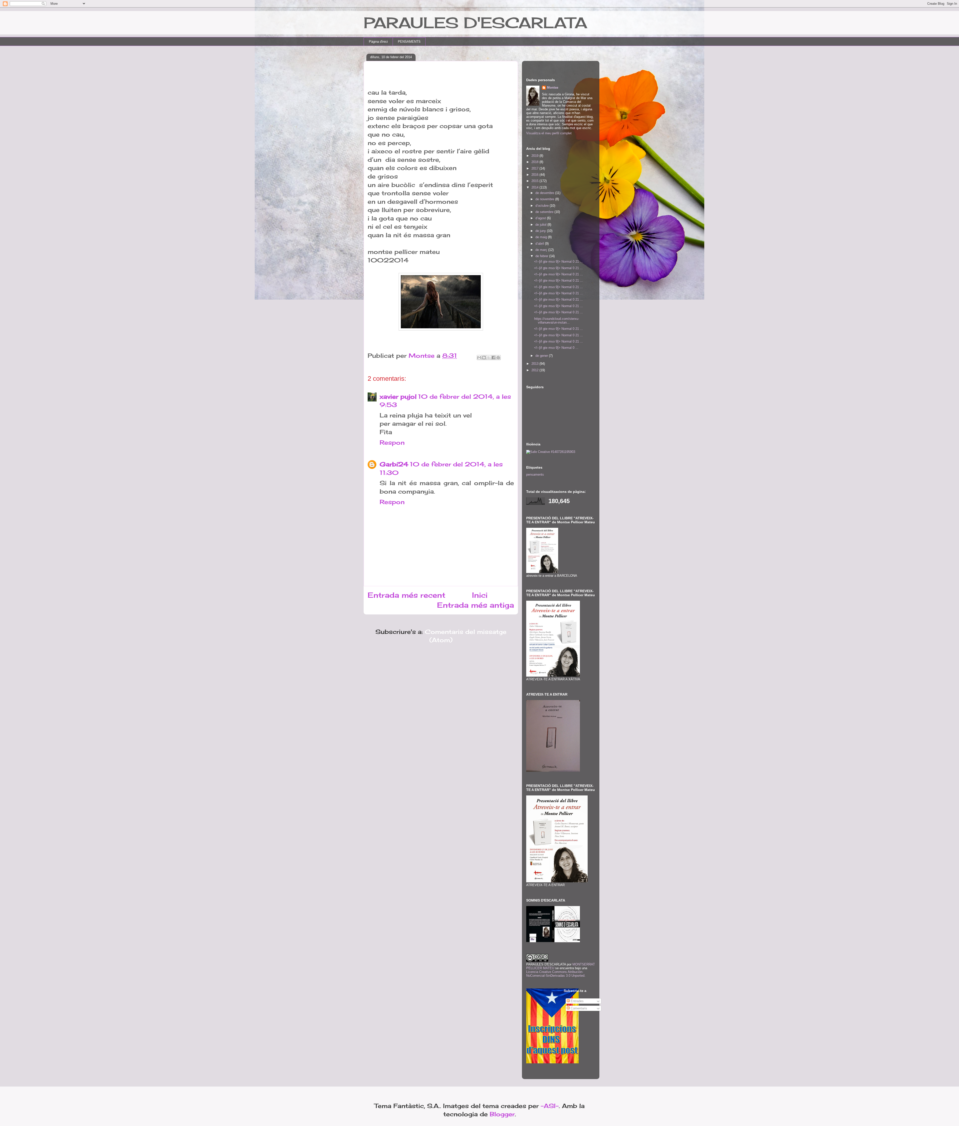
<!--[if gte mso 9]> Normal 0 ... (556, 348)
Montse (552, 87)
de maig (541, 237)
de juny (541, 231)
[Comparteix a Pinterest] (498, 357)
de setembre (544, 212)
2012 (535, 370)
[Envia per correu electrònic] (479, 357)
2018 (535, 162)
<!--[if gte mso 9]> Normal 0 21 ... (558, 261)
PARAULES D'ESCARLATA (475, 22)
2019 (535, 156)
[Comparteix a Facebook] (493, 357)
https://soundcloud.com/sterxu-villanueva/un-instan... (556, 321)
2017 (535, 168)
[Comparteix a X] (488, 357)
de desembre (545, 193)
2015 (535, 181)
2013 (535, 364)
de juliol (541, 224)
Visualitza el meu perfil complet (549, 133)
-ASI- (550, 1106)
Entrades (577, 1001)
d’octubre (542, 205)
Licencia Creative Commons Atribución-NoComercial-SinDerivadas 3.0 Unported (555, 973)
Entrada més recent (406, 595)
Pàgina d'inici (378, 41)
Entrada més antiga (475, 605)
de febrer (542, 256)
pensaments (535, 474)
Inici (479, 595)
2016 (535, 175)
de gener (542, 356)
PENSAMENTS (409, 41)
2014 (535, 187)
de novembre (545, 199)
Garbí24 (394, 464)
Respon (392, 442)
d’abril (540, 243)
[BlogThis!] (483, 357)
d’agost (541, 218)
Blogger (502, 1114)
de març (541, 250)
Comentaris (578, 1008)
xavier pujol (398, 396)
